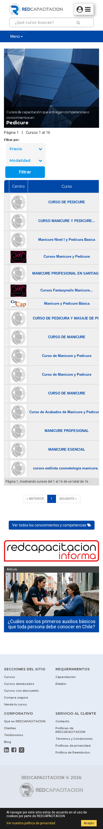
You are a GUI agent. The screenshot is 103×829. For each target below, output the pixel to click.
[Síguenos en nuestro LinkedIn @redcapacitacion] (6, 749)
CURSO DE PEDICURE (66, 202)
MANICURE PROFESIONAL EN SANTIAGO (66, 273)
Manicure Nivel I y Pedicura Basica (66, 240)
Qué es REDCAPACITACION (24, 721)
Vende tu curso (15, 704)
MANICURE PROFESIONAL (67, 431)
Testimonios (13, 735)
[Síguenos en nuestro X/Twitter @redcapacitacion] (22, 750)
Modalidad (20, 160)
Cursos (9, 677)
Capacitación (65, 677)
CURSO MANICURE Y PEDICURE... (66, 221)
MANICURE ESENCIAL (66, 449)
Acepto (89, 823)
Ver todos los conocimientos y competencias (49, 525)
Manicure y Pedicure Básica (67, 303)
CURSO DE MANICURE (66, 337)
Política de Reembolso (72, 752)
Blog (7, 742)
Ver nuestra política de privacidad (30, 823)
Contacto (62, 721)
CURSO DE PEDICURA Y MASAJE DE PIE (67, 318)
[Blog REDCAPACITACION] (51, 551)
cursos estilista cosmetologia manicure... (67, 468)
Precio (16, 149)
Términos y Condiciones (74, 739)
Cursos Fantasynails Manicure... (66, 290)
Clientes (10, 728)
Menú (15, 36)
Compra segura (16, 697)
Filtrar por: (12, 140)
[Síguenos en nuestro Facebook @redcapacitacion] (13, 749)
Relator (61, 684)
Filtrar (25, 172)
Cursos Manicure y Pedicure (67, 256)
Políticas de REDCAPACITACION (70, 730)
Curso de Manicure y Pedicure (66, 356)
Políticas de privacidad (73, 745)
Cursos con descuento (21, 691)
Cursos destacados (19, 684)
